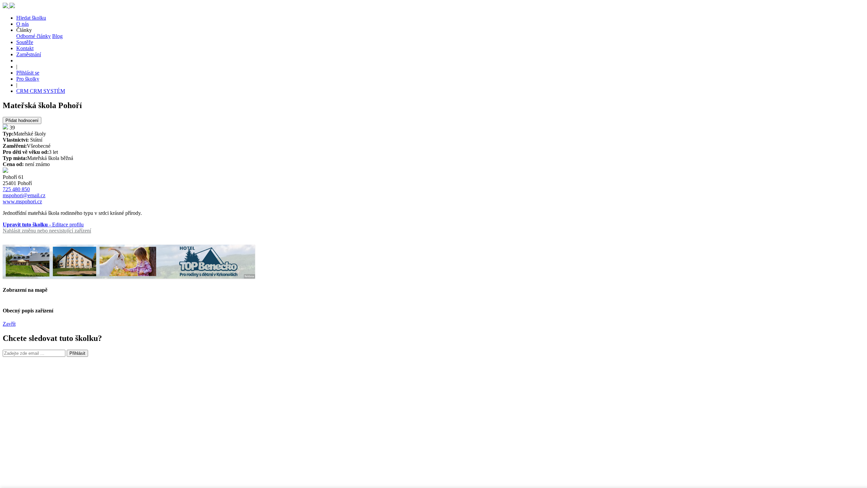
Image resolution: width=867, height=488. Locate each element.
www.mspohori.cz (22, 201)
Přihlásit (77, 353)
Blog (57, 36)
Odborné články (33, 36)
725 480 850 (16, 189)
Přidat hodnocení (22, 120)
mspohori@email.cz (24, 195)
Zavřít (9, 324)
